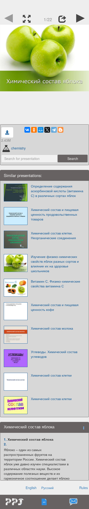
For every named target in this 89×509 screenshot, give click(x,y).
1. (5, 439)
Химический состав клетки (51, 375)
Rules (83, 487)
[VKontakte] (27, 130)
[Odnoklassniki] (34, 130)
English (31, 487)
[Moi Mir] (40, 130)
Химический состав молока (52, 328)
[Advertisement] (45, 6)
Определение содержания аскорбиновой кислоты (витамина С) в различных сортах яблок (57, 191)
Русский (47, 487)
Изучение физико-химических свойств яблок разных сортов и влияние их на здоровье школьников (55, 263)
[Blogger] (60, 130)
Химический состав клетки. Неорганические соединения (53, 235)
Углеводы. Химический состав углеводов (54, 354)
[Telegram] (54, 130)
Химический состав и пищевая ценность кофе (55, 307)
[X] (47, 130)
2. (5, 444)
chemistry (18, 148)
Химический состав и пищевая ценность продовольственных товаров (55, 214)
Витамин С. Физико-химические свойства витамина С (55, 283)
